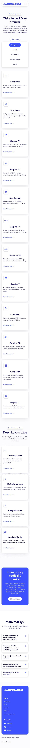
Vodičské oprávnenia (9, 714)
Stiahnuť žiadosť (15, 599)
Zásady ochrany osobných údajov (10, 737)
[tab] (15, 45)
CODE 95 (6, 711)
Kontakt (6, 708)
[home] (12, 4)
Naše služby (7, 701)
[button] (25, 4)
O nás (5, 704)
